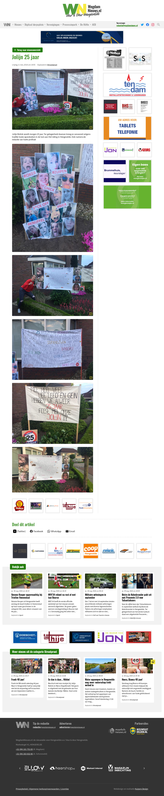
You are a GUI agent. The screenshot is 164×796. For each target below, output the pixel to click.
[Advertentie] (19, 506)
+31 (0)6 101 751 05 (24, 749)
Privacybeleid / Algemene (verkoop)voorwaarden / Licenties (42, 788)
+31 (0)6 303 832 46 (24, 753)
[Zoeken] (158, 24)
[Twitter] (142, 24)
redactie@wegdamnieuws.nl (127, 25)
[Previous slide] (20, 768)
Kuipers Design (141, 788)
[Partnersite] (117, 731)
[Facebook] (147, 24)
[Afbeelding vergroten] (52, 99)
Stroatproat (52, 65)
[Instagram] (152, 24)
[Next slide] (144, 768)
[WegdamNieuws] (82, 10)
